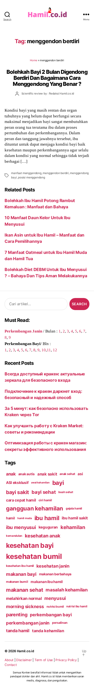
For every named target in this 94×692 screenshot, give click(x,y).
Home (33, 60)
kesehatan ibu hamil (20, 566)
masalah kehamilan (67, 590)
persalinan (59, 622)
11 (49, 349)
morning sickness (25, 606)
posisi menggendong (31, 177)
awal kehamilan (40, 482)
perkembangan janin (27, 622)
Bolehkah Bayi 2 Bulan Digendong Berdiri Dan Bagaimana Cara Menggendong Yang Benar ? (47, 77)
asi (80, 474)
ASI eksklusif (17, 482)
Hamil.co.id (25, 651)
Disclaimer (24, 660)
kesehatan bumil (34, 556)
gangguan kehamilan (34, 508)
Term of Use (43, 660)
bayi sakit (17, 492)
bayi (58, 482)
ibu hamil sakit (74, 518)
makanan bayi (21, 574)
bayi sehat (44, 492)
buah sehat (65, 492)
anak (11, 473)
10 (43, 349)
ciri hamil (45, 500)
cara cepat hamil (21, 500)
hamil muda (24, 518)
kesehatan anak (42, 536)
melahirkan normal (24, 598)
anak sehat (67, 474)
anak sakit (47, 474)
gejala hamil (74, 508)
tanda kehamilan (48, 630)
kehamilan (72, 527)
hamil (10, 518)
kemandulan (14, 535)
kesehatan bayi (30, 545)
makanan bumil (17, 581)
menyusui (55, 598)
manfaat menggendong (26, 173)
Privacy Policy (66, 660)
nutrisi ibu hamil (76, 606)
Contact (11, 665)
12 (55, 349)
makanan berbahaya (55, 574)
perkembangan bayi (51, 614)
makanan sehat (24, 590)
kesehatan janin (52, 566)
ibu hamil (46, 518)
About (9, 660)
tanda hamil (17, 630)
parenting (16, 614)
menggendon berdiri (55, 173)
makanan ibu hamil (47, 581)
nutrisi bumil (55, 606)
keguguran (48, 527)
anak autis (26, 474)
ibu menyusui (21, 527)
